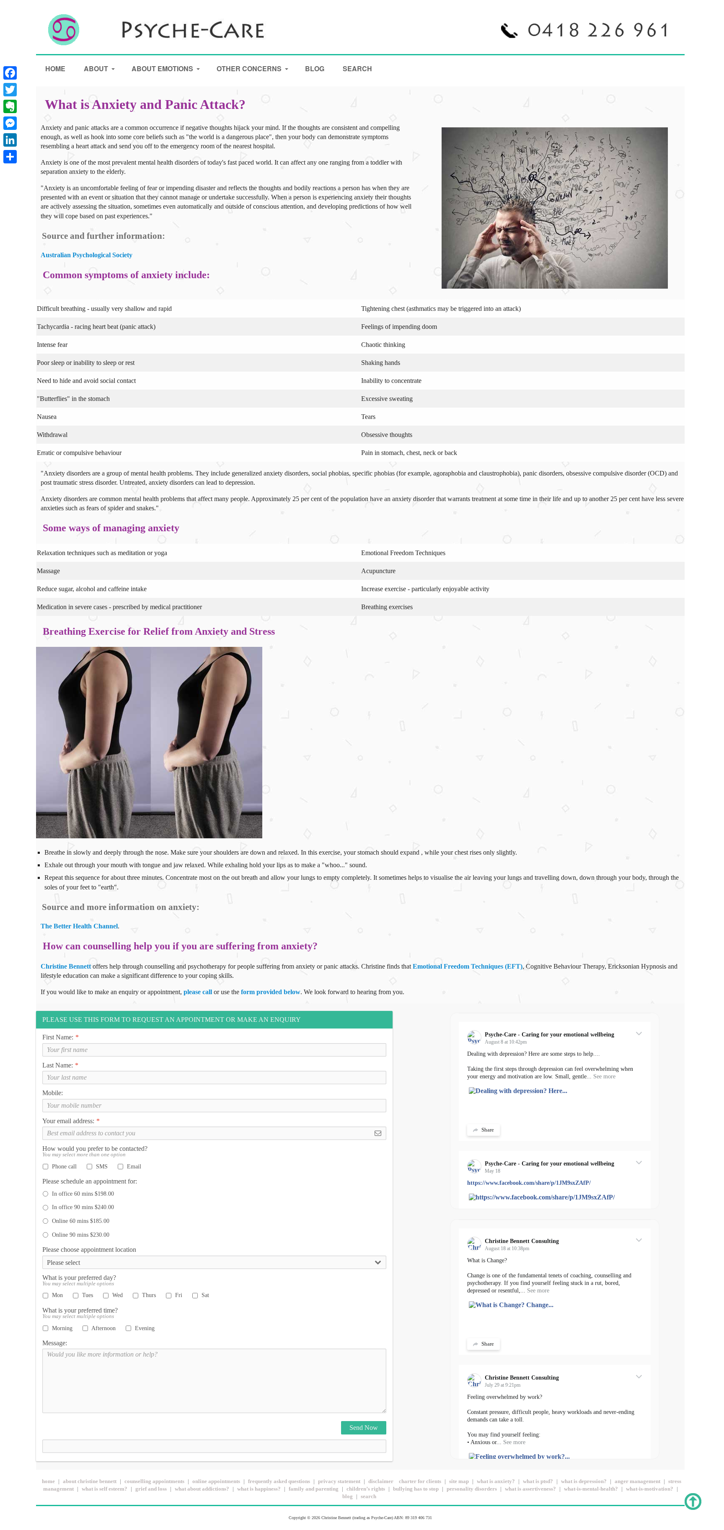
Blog (314, 68)
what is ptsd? (538, 1481)
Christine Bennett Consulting (522, 1241)
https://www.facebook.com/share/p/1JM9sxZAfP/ (529, 1183)
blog (347, 1496)
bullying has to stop (416, 1489)
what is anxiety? (496, 1481)
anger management (637, 1481)
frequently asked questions (279, 1481)
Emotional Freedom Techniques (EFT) (467, 966)
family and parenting (314, 1489)
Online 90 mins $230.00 (79, 1234)
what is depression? (584, 1481)
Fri (177, 1295)
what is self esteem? (104, 1489)
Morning (61, 1328)
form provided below (270, 991)
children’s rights (365, 1489)
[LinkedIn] (10, 140)
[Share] (10, 156)
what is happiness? (259, 1489)
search (368, 1496)
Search (357, 68)
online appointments (216, 1481)
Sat (204, 1295)
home (48, 1481)
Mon (56, 1295)
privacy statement (339, 1481)
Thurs (148, 1295)
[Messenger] (10, 123)
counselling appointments (154, 1481)
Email (133, 1166)
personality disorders (472, 1489)
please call (198, 991)
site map (459, 1481)
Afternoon (103, 1328)
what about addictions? (202, 1489)
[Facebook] (10, 73)
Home (55, 68)
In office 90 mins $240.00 (82, 1207)
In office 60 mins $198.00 (82, 1193)
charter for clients (420, 1481)
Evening (144, 1328)
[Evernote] (10, 106)
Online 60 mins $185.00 (79, 1220)
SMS (101, 1166)
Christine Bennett (67, 966)
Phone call (63, 1166)
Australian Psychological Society (86, 254)
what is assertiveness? (530, 1489)
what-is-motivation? (649, 1489)
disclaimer (380, 1481)
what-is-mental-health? (591, 1489)
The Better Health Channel (79, 926)
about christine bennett (89, 1481)
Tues (86, 1295)
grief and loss (151, 1489)
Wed (117, 1295)
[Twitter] (10, 89)
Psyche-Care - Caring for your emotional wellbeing (549, 1034)
